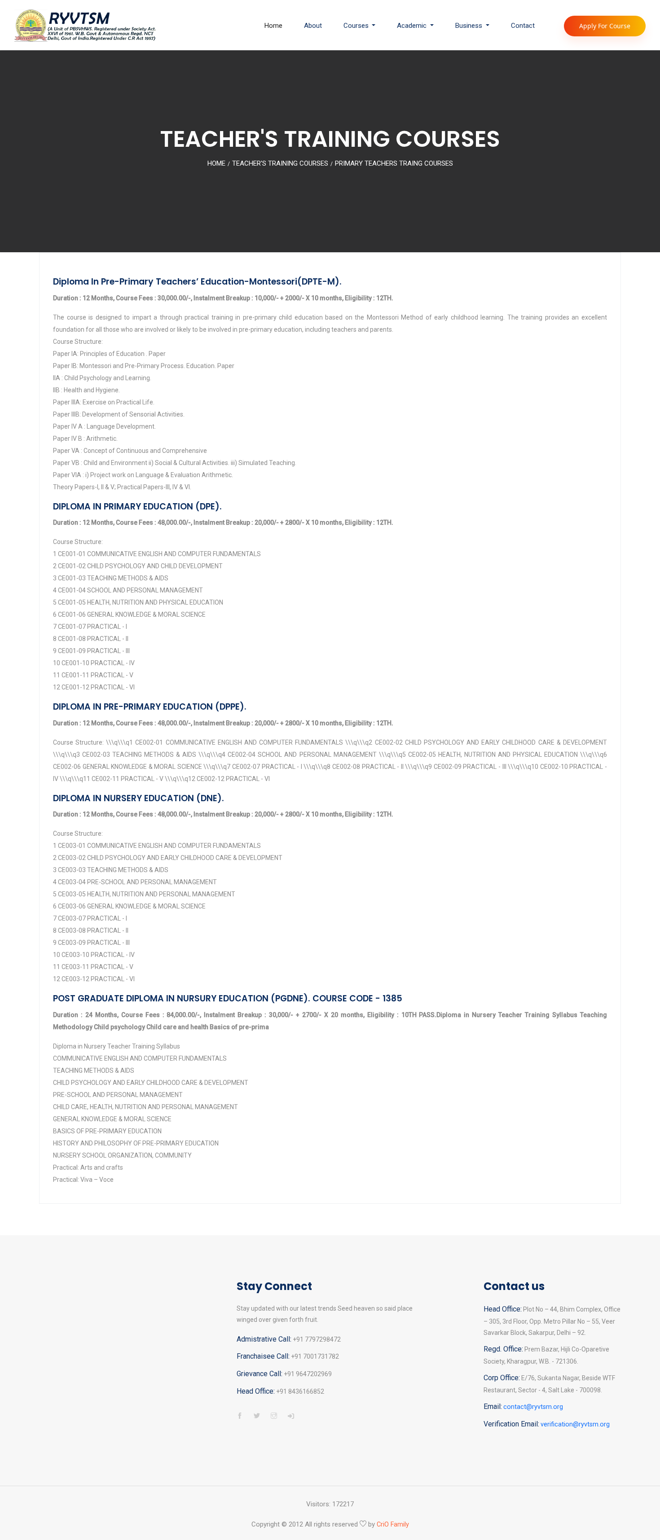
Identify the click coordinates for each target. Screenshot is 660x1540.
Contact (523, 26)
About (313, 26)
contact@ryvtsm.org (533, 1407)
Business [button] (469, 26)
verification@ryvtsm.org (575, 1424)
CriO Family (393, 1524)
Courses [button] (356, 26)
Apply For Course (604, 26)
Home (273, 26)
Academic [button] (412, 26)
